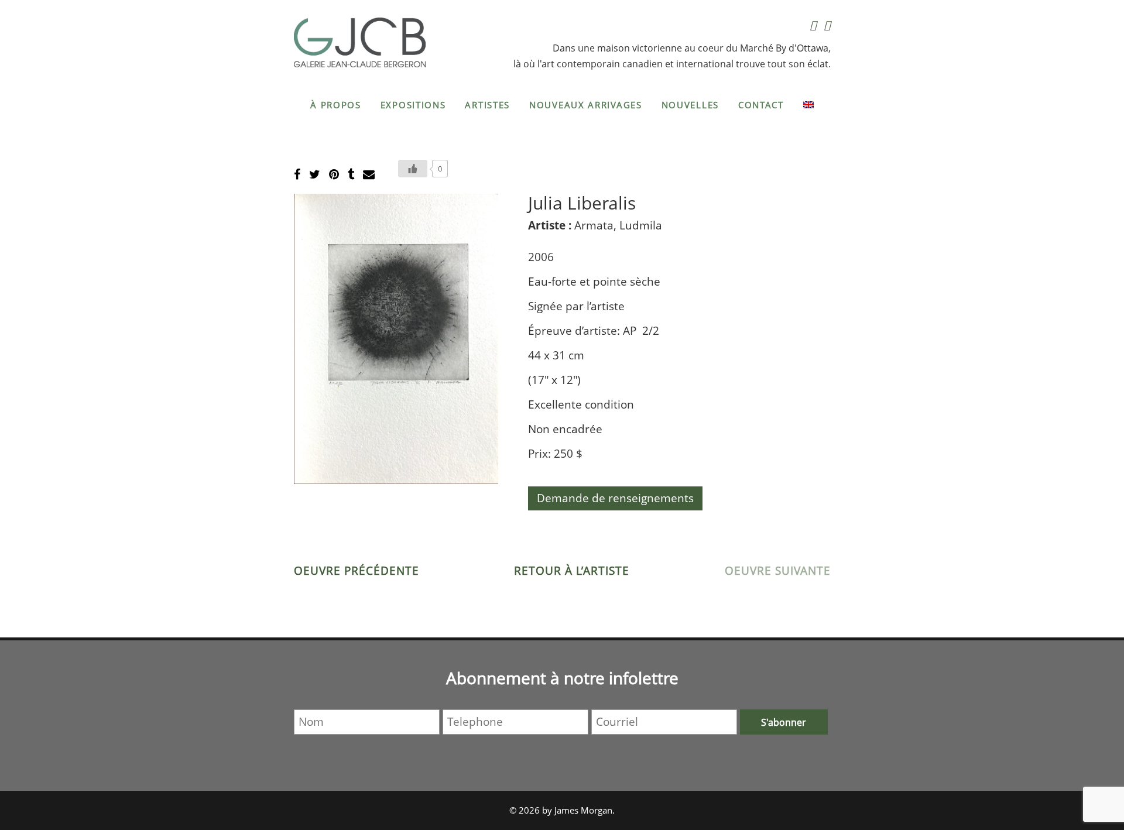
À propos (335, 105)
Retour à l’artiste (571, 570)
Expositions (413, 105)
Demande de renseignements (615, 498)
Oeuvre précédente (356, 570)
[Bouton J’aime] (412, 168)
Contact (761, 105)
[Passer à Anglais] (808, 104)
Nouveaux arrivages (585, 105)
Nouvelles (690, 105)
